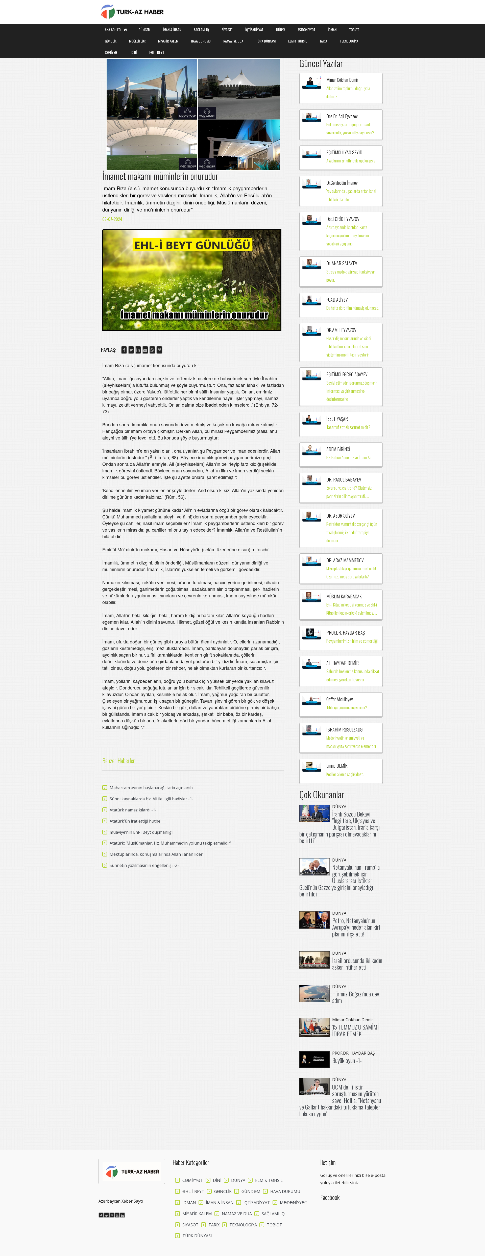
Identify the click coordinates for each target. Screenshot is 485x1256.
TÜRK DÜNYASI (266, 41)
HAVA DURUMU (201, 41)
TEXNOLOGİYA (349, 41)
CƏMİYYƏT (112, 52)
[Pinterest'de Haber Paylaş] (159, 350)
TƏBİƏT (354, 29)
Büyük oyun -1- (347, 1060)
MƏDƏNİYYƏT (306, 29)
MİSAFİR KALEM (168, 41)
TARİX (323, 41)
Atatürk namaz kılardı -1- (133, 810)
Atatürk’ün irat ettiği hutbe (135, 821)
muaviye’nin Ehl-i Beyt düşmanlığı (141, 832)
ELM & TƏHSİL (297, 41)
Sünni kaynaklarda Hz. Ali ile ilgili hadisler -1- (151, 799)
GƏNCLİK (110, 41)
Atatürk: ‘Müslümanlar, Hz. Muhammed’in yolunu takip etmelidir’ (170, 843)
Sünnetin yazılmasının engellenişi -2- (144, 865)
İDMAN (332, 29)
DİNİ (134, 52)
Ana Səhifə (113, 29)
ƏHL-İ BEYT (193, 1191)
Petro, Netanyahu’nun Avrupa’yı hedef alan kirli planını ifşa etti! (356, 927)
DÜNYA (280, 29)
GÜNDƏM (144, 29)
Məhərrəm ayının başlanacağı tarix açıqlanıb (151, 787)
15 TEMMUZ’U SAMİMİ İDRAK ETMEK (355, 1030)
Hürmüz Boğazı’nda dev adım (355, 997)
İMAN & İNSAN (172, 29)
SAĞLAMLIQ (201, 29)
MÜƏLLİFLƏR (137, 41)
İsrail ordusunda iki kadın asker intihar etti (357, 963)
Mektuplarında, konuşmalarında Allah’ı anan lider (156, 854)
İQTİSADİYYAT (254, 29)
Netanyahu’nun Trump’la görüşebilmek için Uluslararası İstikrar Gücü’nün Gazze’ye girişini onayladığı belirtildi (339, 880)
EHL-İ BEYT (156, 52)
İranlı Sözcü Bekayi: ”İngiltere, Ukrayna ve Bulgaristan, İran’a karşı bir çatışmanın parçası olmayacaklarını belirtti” (339, 827)
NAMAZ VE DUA (233, 41)
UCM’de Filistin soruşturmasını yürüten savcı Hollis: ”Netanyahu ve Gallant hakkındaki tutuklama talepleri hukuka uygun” (340, 1100)
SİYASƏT (227, 29)
